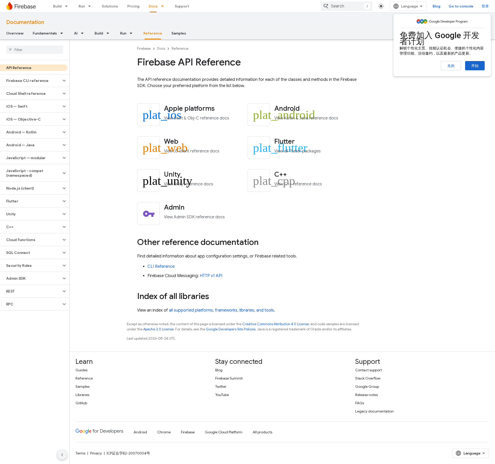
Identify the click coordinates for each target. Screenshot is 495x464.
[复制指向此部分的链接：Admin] (192, 208)
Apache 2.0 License (158, 329)
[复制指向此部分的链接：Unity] (187, 175)
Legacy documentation (374, 411)
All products (262, 432)
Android (140, 432)
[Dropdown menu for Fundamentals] (63, 33)
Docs (153, 6)
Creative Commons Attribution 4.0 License (275, 324)
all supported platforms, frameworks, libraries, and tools (221, 310)
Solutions (110, 6)
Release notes (366, 394)
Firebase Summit (229, 378)
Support (182, 6)
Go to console (461, 6)
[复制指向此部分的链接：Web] (185, 142)
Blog (436, 6)
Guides (81, 370)
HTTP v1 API (211, 275)
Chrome (164, 432)
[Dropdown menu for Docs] (164, 6)
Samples (178, 33)
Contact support (368, 370)
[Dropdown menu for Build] (68, 6)
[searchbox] (34, 50)
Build (57, 6)
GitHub (81, 403)
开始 (474, 65)
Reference (152, 33)
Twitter (220, 386)
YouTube (222, 394)
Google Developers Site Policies (230, 329)
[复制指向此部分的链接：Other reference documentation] (264, 243)
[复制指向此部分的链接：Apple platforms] (222, 109)
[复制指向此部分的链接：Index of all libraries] (214, 297)
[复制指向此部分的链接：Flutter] (302, 142)
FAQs (359, 403)
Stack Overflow (368, 378)
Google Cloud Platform (223, 432)
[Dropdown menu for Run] (91, 6)
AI (76, 33)
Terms (80, 453)
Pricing (133, 6)
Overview (14, 33)
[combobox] (346, 6)
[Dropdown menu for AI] (84, 33)
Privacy (96, 453)
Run (82, 6)
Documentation (25, 22)
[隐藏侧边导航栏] (62, 455)
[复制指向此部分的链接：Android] (307, 109)
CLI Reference (161, 266)
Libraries (82, 394)
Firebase (144, 48)
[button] (30, 80)
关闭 (451, 66)
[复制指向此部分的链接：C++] (294, 175)
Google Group (367, 386)
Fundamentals (45, 33)
